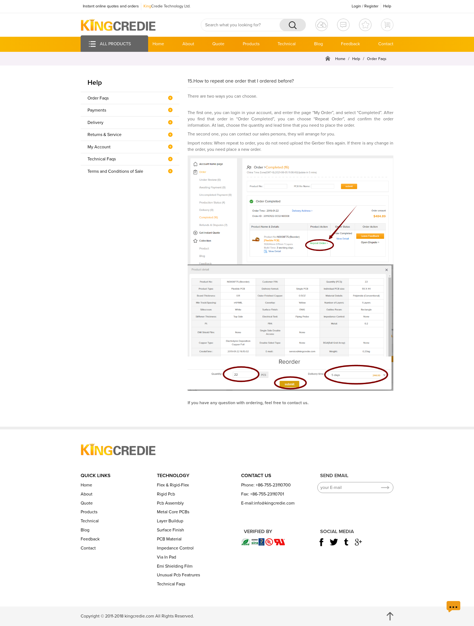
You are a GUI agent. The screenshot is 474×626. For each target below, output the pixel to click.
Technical (287, 44)
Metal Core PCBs (173, 512)
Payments (97, 110)
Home (158, 44)
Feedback (350, 44)
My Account (99, 147)
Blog (318, 44)
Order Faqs (98, 98)
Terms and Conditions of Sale (115, 171)
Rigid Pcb (166, 494)
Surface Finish (170, 530)
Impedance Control (175, 548)
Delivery (95, 122)
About (188, 44)
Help (387, 6)
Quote (218, 44)
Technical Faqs (102, 159)
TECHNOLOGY (173, 475)
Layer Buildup (170, 521)
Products (251, 44)
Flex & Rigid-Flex (173, 485)
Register (371, 6)
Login (356, 6)
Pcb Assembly (170, 503)
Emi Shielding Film (175, 566)
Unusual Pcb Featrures (178, 575)
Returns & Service (105, 134)
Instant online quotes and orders (111, 6)
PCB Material (169, 539)
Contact (385, 44)
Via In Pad (166, 557)
